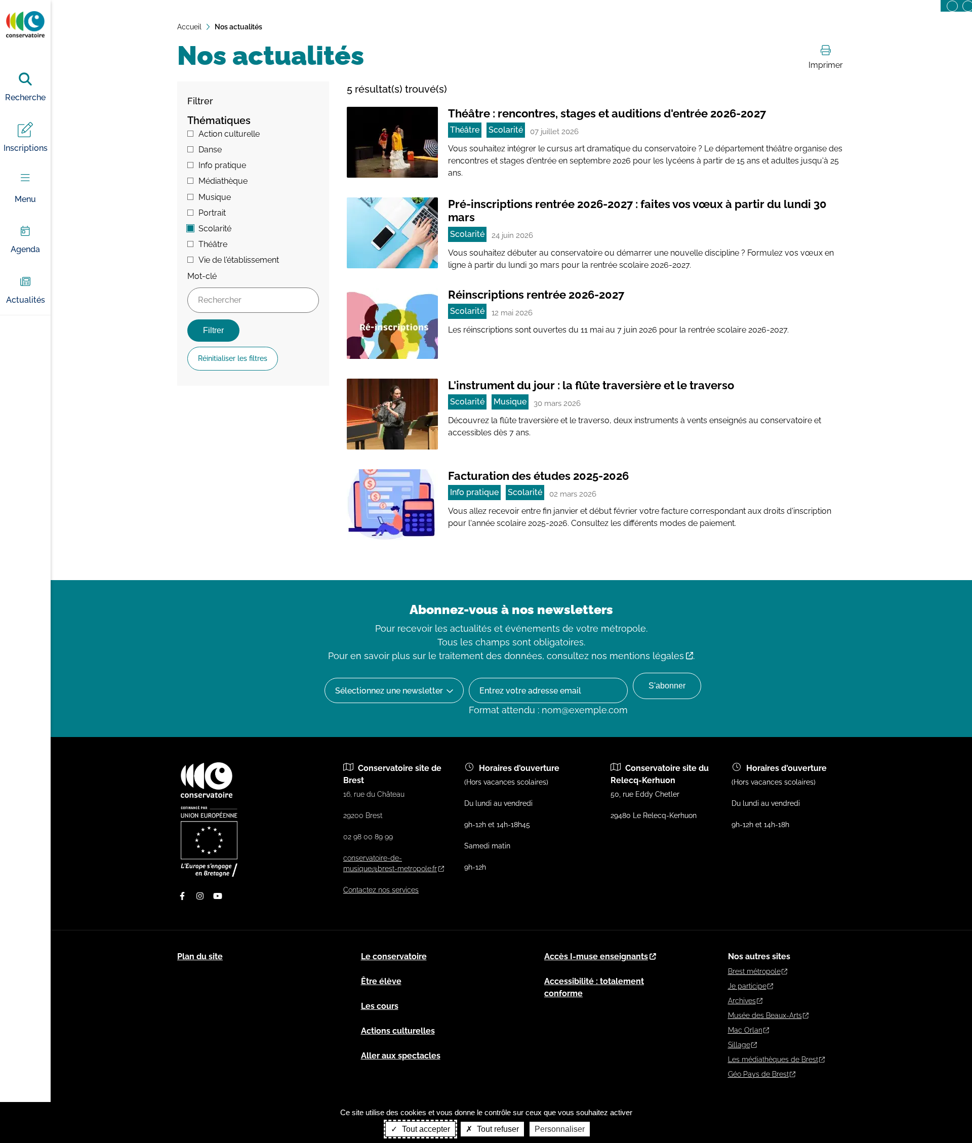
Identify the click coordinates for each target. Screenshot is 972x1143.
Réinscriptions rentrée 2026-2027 (536, 294)
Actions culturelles (398, 1031)
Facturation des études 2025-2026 (538, 475)
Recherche (25, 97)
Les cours (379, 1006)
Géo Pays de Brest (758, 1074)
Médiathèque (223, 181)
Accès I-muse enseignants (596, 956)
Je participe (747, 986)
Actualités (25, 300)
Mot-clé (202, 276)
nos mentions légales (637, 655)
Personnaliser (560, 1129)
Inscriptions (26, 148)
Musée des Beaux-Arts (765, 1015)
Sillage (739, 1045)
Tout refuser (497, 1129)
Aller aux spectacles (400, 1055)
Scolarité (214, 228)
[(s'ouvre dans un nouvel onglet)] (209, 874)
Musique (214, 197)
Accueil (189, 27)
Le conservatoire (394, 956)
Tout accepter (425, 1129)
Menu (25, 199)
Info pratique (222, 165)
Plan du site (200, 956)
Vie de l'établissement (238, 260)
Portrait (212, 213)
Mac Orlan (745, 1030)
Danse (210, 149)
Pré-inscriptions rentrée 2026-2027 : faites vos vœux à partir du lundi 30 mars (637, 210)
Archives (742, 1001)
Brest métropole (754, 971)
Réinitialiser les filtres (232, 358)
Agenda (25, 249)
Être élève (381, 981)
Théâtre (212, 244)
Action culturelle (229, 134)
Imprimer (825, 65)
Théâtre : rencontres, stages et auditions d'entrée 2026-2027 (607, 113)
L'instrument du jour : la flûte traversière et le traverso (591, 385)
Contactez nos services (381, 890)
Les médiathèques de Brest (773, 1059)
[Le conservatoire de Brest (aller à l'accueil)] (206, 795)
